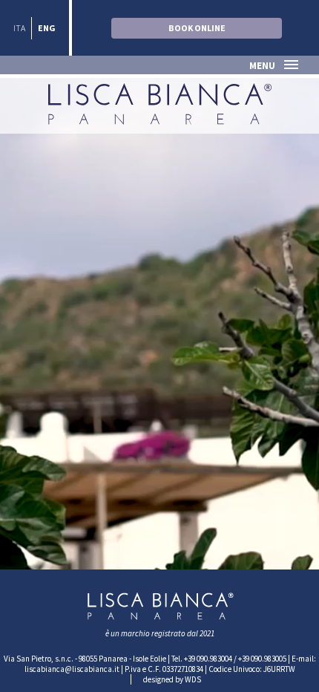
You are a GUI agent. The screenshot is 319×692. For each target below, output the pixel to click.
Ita (19, 27)
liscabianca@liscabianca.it (71, 669)
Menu (262, 65)
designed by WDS (172, 679)
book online (197, 27)
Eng (47, 27)
